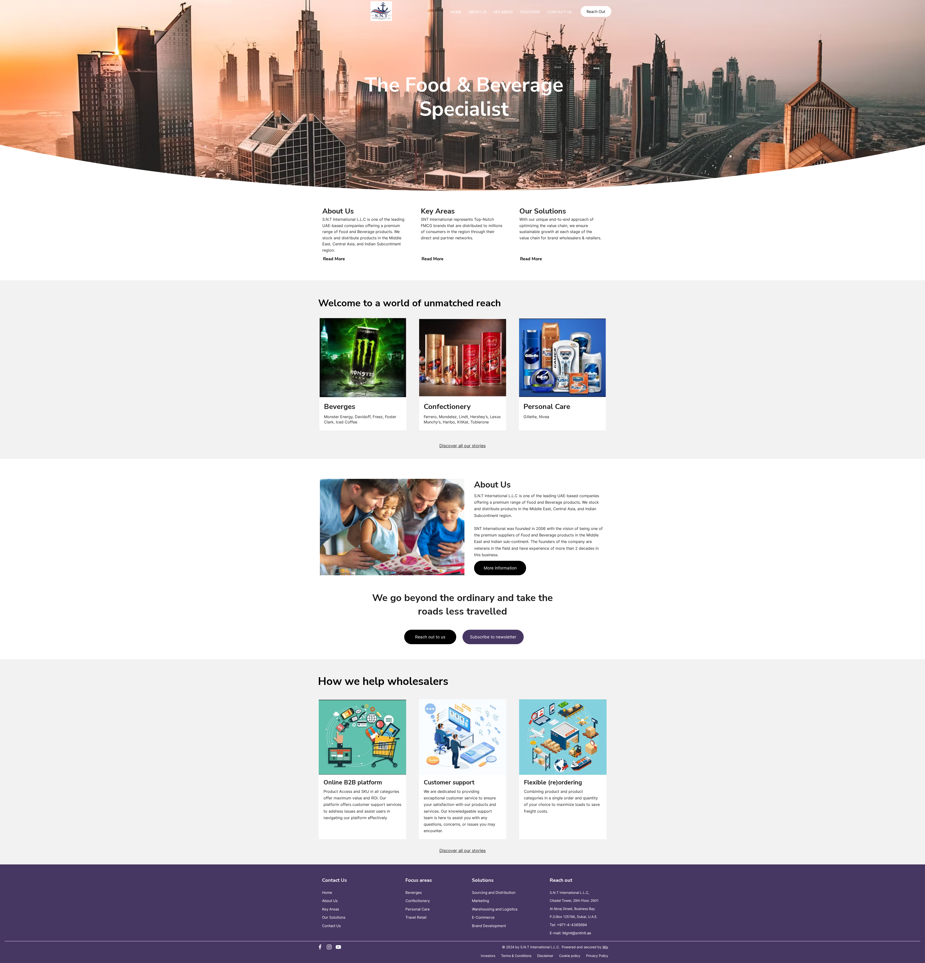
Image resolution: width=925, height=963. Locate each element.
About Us (330, 900)
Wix (605, 947)
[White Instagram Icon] (329, 947)
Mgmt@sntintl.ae (576, 933)
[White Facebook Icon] (320, 947)
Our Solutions (333, 917)
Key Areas (330, 909)
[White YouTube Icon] (338, 947)
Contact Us (331, 925)
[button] (362, 357)
